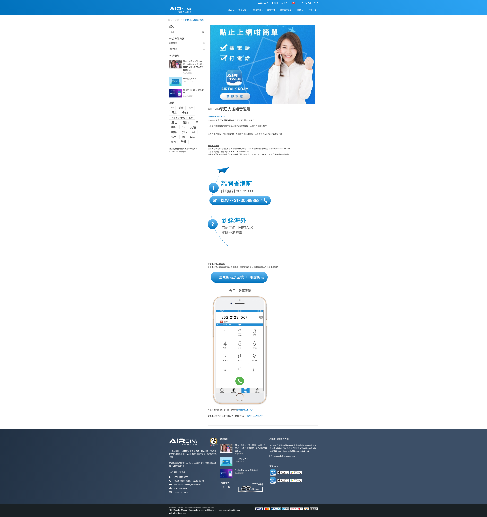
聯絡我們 (204, 507)
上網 (196, 122)
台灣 (193, 132)
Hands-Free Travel (182, 117)
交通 (193, 127)
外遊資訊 (176, 20)
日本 (174, 112)
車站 (192, 136)
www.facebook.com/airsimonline (187, 485)
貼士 (181, 107)
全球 (185, 112)
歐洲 (173, 141)
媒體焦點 (180, 507)
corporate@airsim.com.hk (284, 456)
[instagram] (229, 487)
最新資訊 (187, 49)
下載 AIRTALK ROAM (254, 416)
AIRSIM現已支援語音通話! (193, 20)
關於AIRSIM (172, 507)
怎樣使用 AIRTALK (245, 410)
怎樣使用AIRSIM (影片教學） (247, 470)
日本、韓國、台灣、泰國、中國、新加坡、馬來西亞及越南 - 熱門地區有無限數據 (251, 448)
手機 (183, 137)
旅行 (172, 107)
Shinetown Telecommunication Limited (223, 510)
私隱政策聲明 (189, 507)
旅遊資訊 (187, 43)
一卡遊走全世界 (189, 78)
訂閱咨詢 (211, 507)
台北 (183, 127)
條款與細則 (197, 507)
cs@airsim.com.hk (181, 492)
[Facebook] (223, 487)
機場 (173, 127)
